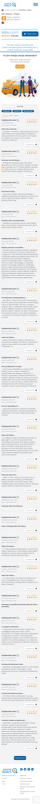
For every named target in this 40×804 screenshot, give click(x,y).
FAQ (3, 784)
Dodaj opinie (31, 34)
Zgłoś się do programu (8, 775)
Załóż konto (20, 66)
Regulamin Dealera (25, 778)
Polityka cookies (24, 784)
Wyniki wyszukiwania (11, 10)
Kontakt (4, 778)
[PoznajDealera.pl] (10, 4)
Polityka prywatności (26, 781)
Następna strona (20, 758)
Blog (3, 781)
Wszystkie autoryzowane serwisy (27, 792)
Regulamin (23, 775)
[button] (35, 5)
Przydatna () (30, 144)
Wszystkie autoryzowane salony (27, 787)
